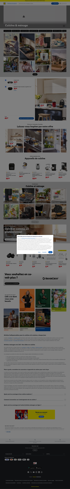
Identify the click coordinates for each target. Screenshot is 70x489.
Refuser (39, 252)
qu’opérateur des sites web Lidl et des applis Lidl (28, 238)
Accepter (50, 252)
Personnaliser (44, 252)
